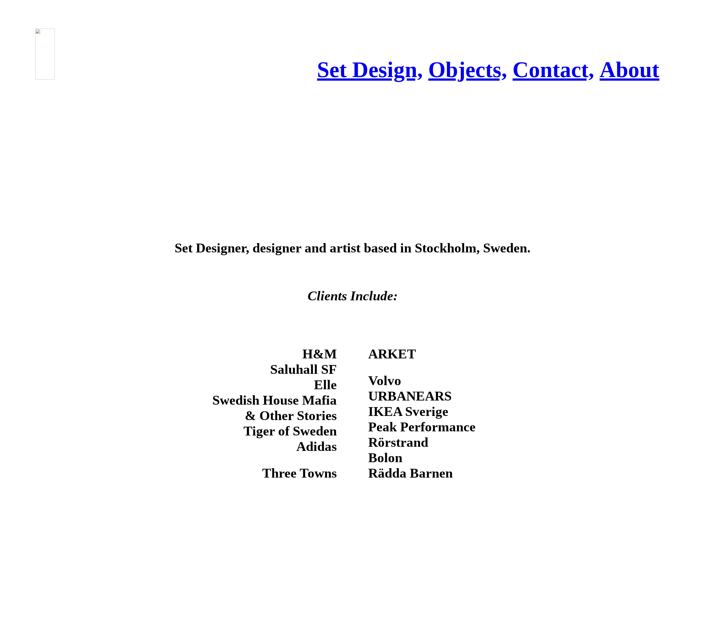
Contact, (553, 69)
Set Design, (370, 69)
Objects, (467, 69)
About (629, 69)
